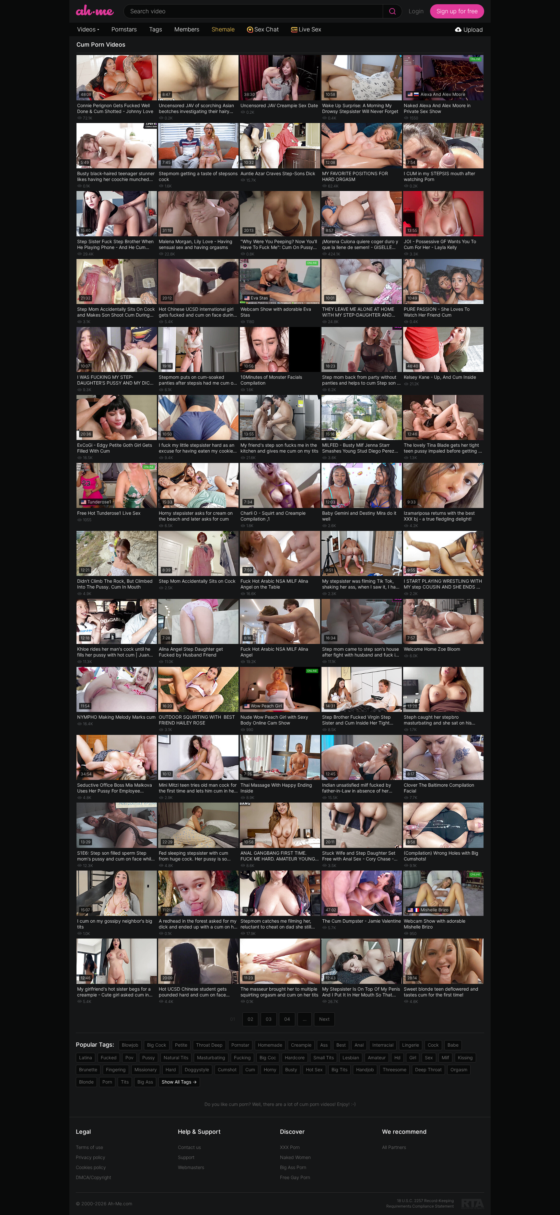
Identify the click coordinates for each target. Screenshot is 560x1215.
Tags (155, 29)
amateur (377, 1057)
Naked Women (295, 1157)
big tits (339, 1069)
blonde (86, 1082)
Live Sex (310, 29)
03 (269, 1019)
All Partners (394, 1147)
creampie (301, 1045)
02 (250, 1019)
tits (125, 1082)
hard (171, 1069)
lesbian (351, 1057)
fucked (109, 1057)
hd (397, 1057)
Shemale (223, 29)
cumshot (227, 1069)
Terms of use (89, 1147)
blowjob (130, 1045)
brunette (88, 1069)
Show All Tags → (179, 1082)
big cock (156, 1045)
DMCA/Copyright (93, 1177)
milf (445, 1057)
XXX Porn (290, 1147)
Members (186, 29)
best (341, 1045)
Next (324, 1019)
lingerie (410, 1045)
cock (433, 1045)
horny (270, 1069)
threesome (394, 1069)
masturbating (211, 1057)
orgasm (458, 1069)
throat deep (209, 1045)
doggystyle (197, 1069)
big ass (145, 1082)
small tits (323, 1057)
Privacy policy (90, 1157)
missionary (145, 1069)
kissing (465, 1057)
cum (250, 1069)
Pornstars (124, 29)
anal (359, 1045)
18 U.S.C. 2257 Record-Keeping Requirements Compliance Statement (420, 1203)
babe (453, 1045)
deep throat (428, 1069)
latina (85, 1057)
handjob (365, 1069)
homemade (270, 1045)
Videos (86, 29)
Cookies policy (91, 1167)
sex (429, 1057)
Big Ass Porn (293, 1167)
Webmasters (191, 1167)
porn (107, 1082)
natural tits (176, 1057)
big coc (268, 1057)
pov (129, 1057)
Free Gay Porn (295, 1177)
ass (324, 1045)
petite (181, 1045)
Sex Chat (266, 29)
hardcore (295, 1057)
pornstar (240, 1045)
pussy (148, 1057)
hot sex (314, 1069)
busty (291, 1069)
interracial (382, 1045)
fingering (116, 1069)
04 (287, 1019)
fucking (242, 1057)
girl (412, 1057)
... (305, 1019)
